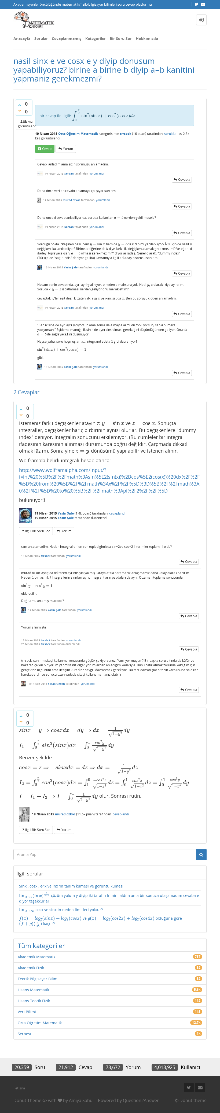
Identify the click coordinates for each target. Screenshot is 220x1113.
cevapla (184, 179)
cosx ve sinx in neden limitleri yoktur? (61, 909)
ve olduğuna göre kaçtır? (100, 921)
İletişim (19, 1088)
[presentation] (103, 115)
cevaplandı (117, 513)
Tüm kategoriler (41, 945)
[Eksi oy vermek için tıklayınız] (20, 110)
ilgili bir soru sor (37, 531)
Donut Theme (27, 1100)
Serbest (24, 1033)
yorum (68, 148)
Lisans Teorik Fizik (34, 1000)
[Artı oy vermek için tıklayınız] (20, 105)
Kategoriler (95, 38)
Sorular (41, 38)
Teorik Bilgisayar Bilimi (38, 978)
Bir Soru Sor (121, 38)
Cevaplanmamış (66, 38)
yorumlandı (97, 173)
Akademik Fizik (31, 967)
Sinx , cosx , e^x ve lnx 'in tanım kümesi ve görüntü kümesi (71, 886)
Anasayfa (21, 38)
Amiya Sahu (81, 1100)
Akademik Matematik (36, 956)
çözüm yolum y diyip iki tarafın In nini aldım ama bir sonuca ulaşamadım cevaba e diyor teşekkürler (109, 898)
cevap (47, 148)
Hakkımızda (147, 38)
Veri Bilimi (27, 1011)
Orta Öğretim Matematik (78, 133)
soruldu (169, 133)
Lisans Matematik (33, 989)
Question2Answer (141, 1100)
